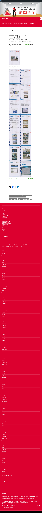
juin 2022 (3, 334)
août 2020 (3, 366)
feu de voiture (4, 501)
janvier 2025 (4, 282)
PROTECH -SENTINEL (32, 23)
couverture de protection (8, 499)
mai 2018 (3, 410)
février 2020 (3, 375)
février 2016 (3, 447)
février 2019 (3, 395)
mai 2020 (3, 369)
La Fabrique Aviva (30, 501)
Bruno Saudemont (25, 44)
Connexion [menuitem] (4, 0)
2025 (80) (3, 230)
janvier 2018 (4, 417)
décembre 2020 (4, 362)
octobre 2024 (4, 288)
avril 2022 (3, 338)
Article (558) (4, 209)
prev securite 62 (26, 199)
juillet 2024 (3, 292)
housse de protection (14, 501)
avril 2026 (3, 258)
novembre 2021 (4, 345)
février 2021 (3, 360)
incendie (26, 501)
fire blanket (7, 501)
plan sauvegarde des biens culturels (12, 502)
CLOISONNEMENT (30, 496)
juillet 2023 (3, 314)
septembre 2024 (4, 290)
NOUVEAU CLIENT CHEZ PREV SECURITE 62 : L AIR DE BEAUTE (12, 246)
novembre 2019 (4, 379)
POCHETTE (19, 504)
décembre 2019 (4, 377)
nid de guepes (35, 501)
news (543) (3, 214)
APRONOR (15, 195)
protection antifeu (22, 505)
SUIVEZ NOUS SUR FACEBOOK (7, 475)
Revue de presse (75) (5, 215)
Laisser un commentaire (27, 41)
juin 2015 (3, 462)
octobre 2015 (4, 454)
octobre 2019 (4, 380)
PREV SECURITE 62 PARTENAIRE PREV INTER (24, 25)
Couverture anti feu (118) (6, 221)
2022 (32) (3, 232)
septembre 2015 (4, 456)
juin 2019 (3, 388)
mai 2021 (3, 356)
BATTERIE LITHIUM (14, 496)
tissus (12, 507)
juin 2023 (3, 316)
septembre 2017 (4, 421)
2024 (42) (3, 231)
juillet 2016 (3, 440)
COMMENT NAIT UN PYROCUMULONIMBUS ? (9, 242)
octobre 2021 (4, 347)
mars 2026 (3, 260)
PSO (31, 199)
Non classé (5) (4, 216)
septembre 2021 (4, 349)
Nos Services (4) (4, 217)
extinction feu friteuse (13, 198)
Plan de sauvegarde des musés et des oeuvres (20, 23)
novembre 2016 (4, 434)
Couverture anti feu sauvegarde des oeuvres (28, 498)
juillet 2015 (3, 460)
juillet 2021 (3, 353)
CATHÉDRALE (21, 496)
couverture (20, 195)
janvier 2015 (4, 469)
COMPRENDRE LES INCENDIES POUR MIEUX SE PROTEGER (11, 239)
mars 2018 (3, 414)
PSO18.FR (5, 507)
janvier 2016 (4, 449)
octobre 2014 (4, 471)
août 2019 (3, 384)
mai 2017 (3, 425)
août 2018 (3, 406)
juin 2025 (3, 275)
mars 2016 (3, 445)
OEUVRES (11, 199)
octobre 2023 (4, 308)
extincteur (18, 499)
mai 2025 (3, 277)
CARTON (18, 496)
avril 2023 (3, 319)
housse (10, 501)
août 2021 (3, 351)
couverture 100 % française (27, 195)
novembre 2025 (4, 268)
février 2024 (3, 301)
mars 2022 (3, 340)
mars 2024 (3, 299)
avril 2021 (3, 358)
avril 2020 (3, 371)
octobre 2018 (4, 403)
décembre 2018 (4, 399)
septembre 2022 (4, 332)
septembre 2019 (4, 382)
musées (28, 198)
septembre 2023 (4, 310)
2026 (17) (3, 229)
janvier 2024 (4, 303)
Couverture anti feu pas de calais (18, 498)
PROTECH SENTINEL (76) (6, 222)
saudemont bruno (9, 507)
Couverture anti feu (8, 498)
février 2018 (3, 416)
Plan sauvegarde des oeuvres (18, 199)
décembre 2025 (4, 266)
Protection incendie (34, 505)
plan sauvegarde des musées (23, 502)
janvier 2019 (4, 397)
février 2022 (3, 342)
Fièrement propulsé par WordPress (6, 511)
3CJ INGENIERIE (15, 25)
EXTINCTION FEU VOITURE (21, 198)
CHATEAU (25, 496)
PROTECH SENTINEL (8, 505)
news (10, 34)
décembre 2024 (4, 284)
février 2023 (3, 323)
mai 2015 (3, 464)
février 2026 (3, 262)
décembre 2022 (4, 327)
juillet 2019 (3, 386)
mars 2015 (3, 467)
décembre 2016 (4, 432)
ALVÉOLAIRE (5, 496)
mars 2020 (3, 373)
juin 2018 (3, 408)
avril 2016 (3, 443)
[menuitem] (1, 1)
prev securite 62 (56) (5, 224)
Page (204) (3, 210)
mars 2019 (3, 393)
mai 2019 (3, 390)
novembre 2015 (4, 453)
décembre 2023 (4, 305)
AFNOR (3, 496)
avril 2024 (3, 297)
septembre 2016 (4, 438)
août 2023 (3, 312)
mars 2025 (3, 279)
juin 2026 (3, 255)
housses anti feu (21, 501)
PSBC (38, 505)
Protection (16, 505)
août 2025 (3, 273)
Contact (33, 25)
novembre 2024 (4, 286)
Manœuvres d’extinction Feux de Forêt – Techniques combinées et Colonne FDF (14, 244)
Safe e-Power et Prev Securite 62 (6, 25)
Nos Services (4, 487)
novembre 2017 (4, 419)
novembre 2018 (4, 401)
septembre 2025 (4, 271)
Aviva (8, 496)
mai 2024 (3, 295)
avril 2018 (3, 412)
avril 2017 (3, 427)
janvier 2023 (4, 325)
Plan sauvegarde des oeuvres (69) (7, 223)
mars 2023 (3, 321)
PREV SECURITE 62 (6, 18)
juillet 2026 (3, 253)
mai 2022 (3, 336)
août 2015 (3, 458)
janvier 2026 (4, 264)
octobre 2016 (4, 436)
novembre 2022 (4, 329)
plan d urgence (4, 502)
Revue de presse (13, 34)
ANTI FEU (11, 195)
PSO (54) (3, 225)
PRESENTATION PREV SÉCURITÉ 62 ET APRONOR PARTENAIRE (18, 38)
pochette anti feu (24, 504)
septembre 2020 (4, 364)
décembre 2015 (4, 451)
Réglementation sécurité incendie (7, 23)
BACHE (10, 496)
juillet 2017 (3, 423)
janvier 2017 (4, 430)
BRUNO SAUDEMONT (18, 41)
